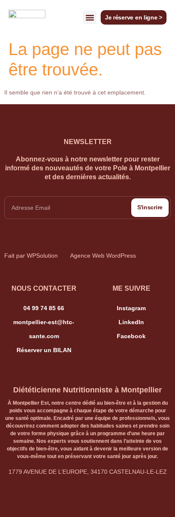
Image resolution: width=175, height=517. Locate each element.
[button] (89, 17)
